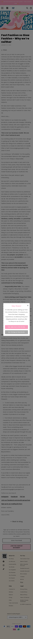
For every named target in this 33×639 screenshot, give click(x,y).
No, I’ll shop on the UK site (16, 332)
